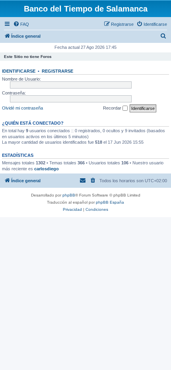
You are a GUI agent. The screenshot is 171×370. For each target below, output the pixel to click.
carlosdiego (46, 168)
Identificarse (18, 71)
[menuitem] (21, 24)
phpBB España (110, 202)
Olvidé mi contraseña (22, 108)
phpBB (68, 195)
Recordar (112, 108)
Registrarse (57, 71)
